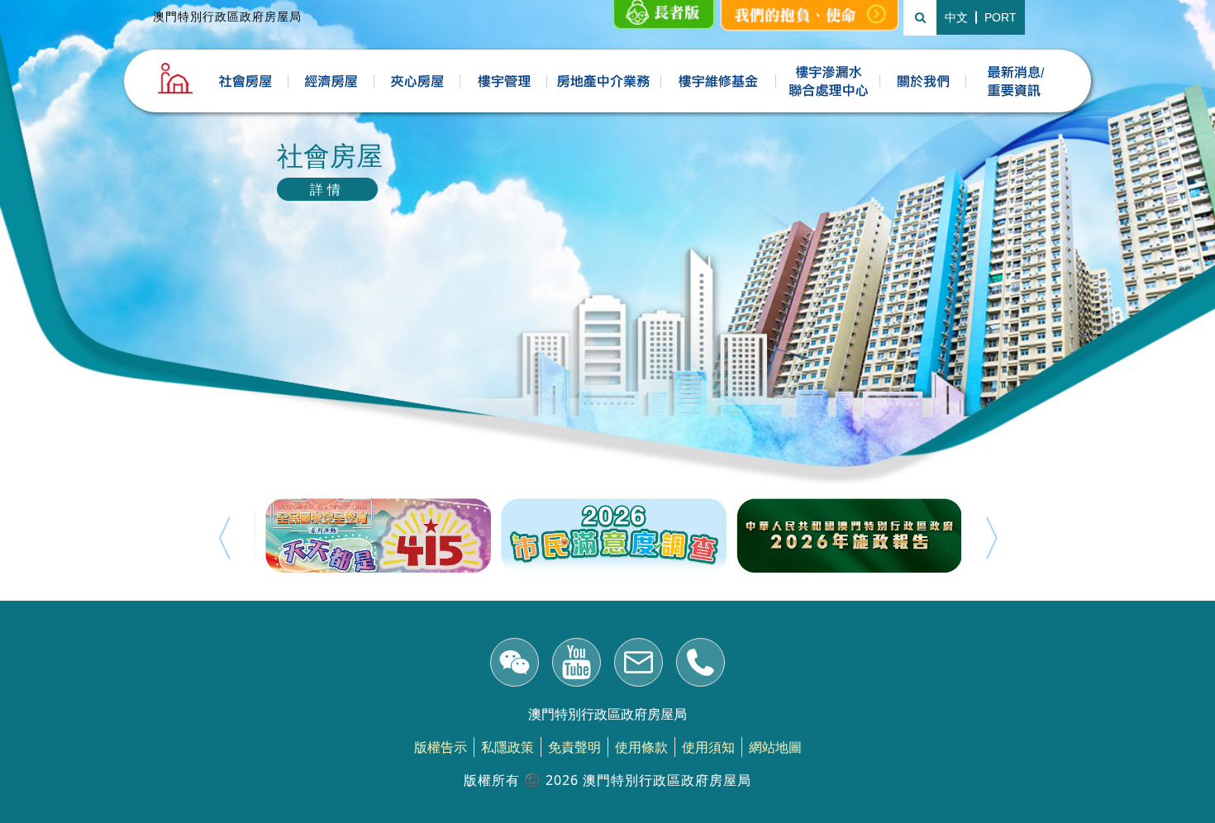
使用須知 (708, 747)
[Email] (638, 665)
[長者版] (664, 15)
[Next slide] (991, 538)
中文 (956, 17)
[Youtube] (577, 665)
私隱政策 (507, 747)
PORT (1000, 17)
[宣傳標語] (809, 15)
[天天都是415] (372, 535)
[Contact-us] (700, 665)
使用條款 (641, 747)
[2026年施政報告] (843, 535)
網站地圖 (775, 747)
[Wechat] (515, 665)
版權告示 (440, 747)
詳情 (327, 189)
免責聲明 (574, 747)
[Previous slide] (224, 538)
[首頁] (175, 78)
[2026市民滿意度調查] (608, 535)
